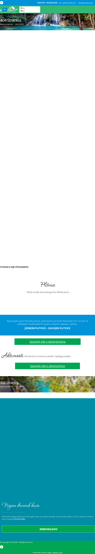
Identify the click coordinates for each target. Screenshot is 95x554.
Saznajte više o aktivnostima (47, 366)
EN (24, 8)
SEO (61, 552)
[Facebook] (1, 2)
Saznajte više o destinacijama (48, 341)
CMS (49, 552)
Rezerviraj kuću (48, 529)
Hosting (55, 552)
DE (24, 11)
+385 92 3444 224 (67, 3)
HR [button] (16, 9)
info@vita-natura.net (85, 3)
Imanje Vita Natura (6, 24)
